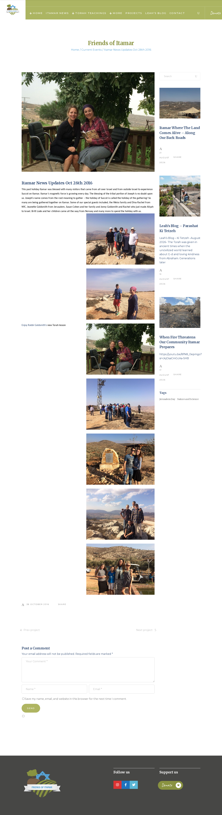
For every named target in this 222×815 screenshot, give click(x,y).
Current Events (91, 49)
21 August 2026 (164, 157)
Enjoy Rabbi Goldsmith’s (34, 325)
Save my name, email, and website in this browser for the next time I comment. (76, 698)
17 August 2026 (164, 375)
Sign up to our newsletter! (40, 723)
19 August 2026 (164, 279)
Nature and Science (188, 399)
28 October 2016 (37, 604)
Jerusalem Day (167, 399)
